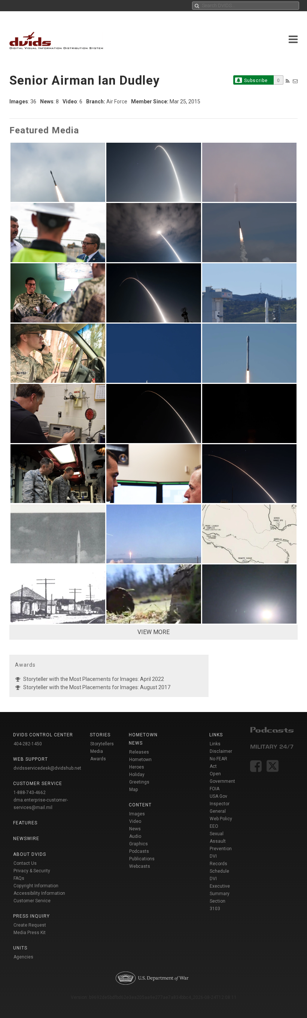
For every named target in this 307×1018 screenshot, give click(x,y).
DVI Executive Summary (220, 886)
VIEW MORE (153, 632)
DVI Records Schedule (219, 864)
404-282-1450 (27, 743)
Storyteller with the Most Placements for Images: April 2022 (93, 679)
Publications (142, 858)
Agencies (23, 957)
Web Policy (221, 818)
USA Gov (218, 796)
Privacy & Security (31, 870)
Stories (100, 734)
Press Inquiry (31, 916)
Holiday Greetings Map (139, 782)
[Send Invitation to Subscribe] (295, 81)
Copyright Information (35, 885)
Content (140, 805)
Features (25, 822)
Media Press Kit (29, 932)
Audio (135, 836)
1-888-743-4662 (29, 792)
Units (20, 948)
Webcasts (139, 866)
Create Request (29, 925)
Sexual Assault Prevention (221, 841)
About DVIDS (29, 854)
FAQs (18, 878)
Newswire (26, 838)
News (135, 828)
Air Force (116, 101)
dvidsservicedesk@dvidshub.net (47, 768)
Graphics (138, 843)
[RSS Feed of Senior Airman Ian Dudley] (287, 81)
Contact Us (25, 863)
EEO (214, 826)
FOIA (214, 788)
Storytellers (102, 743)
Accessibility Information (39, 893)
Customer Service (32, 900)
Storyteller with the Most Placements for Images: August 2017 (96, 687)
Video (135, 821)
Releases (139, 752)
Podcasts (139, 851)
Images (137, 813)
